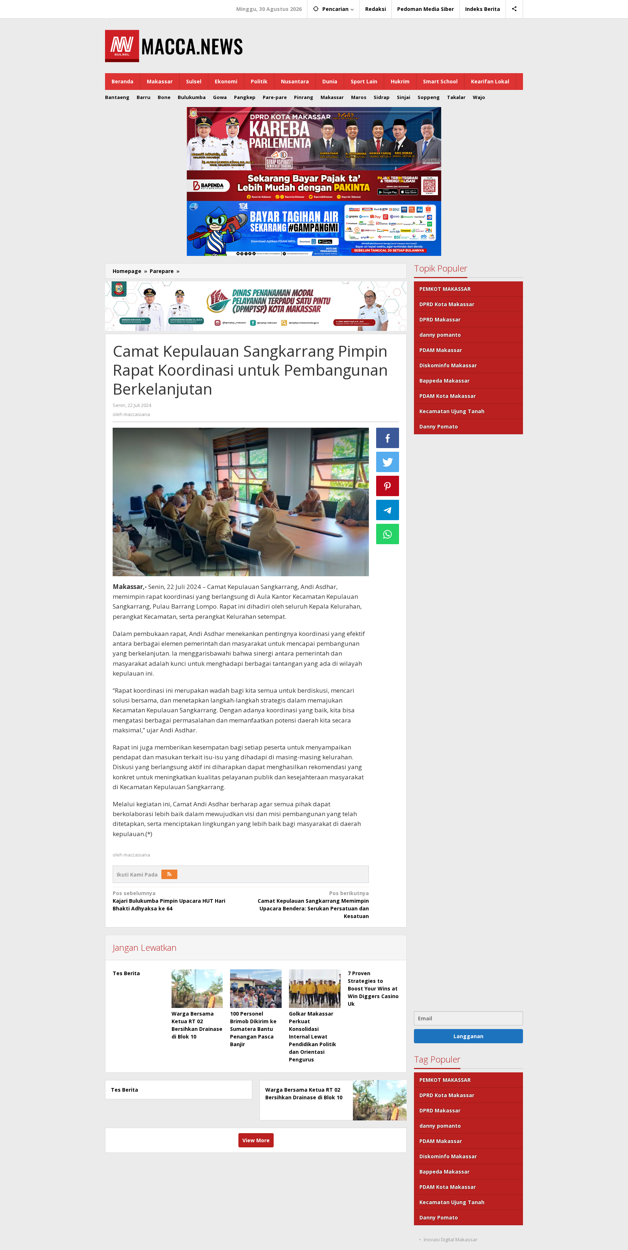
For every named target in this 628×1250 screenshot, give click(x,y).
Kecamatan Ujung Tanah (451, 411)
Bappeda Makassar (444, 380)
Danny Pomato (438, 426)
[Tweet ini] (387, 462)
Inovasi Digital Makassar (451, 1239)
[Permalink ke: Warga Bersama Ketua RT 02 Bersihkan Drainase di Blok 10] (197, 988)
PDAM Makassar (440, 350)
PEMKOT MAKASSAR (445, 288)
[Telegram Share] (387, 510)
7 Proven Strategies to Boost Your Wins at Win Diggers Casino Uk (373, 988)
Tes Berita (126, 973)
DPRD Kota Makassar (446, 304)
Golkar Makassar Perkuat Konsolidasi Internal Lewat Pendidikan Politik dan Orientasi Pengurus (312, 1036)
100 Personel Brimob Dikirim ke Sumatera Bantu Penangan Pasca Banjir (253, 1029)
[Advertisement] (468, 722)
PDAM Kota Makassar (447, 395)
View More (256, 1140)
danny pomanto (440, 334)
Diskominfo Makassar (448, 365)
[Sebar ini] (387, 438)
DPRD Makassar (439, 319)
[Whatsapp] (387, 534)
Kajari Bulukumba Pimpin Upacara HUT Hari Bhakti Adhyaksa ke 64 (169, 901)
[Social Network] (514, 9)
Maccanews (130, 6)
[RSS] (169, 874)
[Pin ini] (387, 486)
